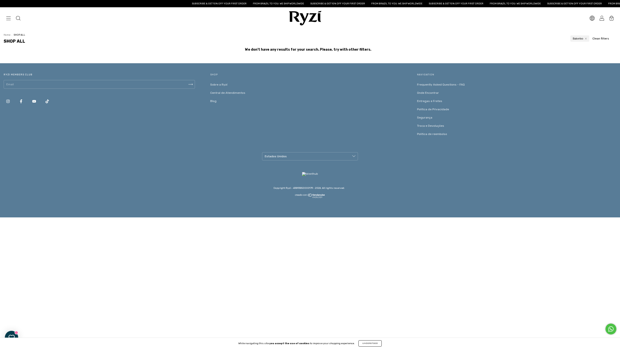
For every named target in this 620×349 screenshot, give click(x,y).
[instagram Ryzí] (8, 101)
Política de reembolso (432, 134)
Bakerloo (578, 38)
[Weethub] (310, 173)
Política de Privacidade (433, 109)
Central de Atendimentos (227, 93)
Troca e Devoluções (430, 125)
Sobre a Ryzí (218, 84)
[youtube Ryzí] (34, 101)
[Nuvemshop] (310, 197)
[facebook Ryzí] (21, 101)
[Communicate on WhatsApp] (610, 329)
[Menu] (8, 19)
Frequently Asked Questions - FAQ (441, 84)
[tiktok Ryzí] (47, 101)
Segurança (424, 117)
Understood (370, 343)
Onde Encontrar (428, 93)
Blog (213, 101)
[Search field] (18, 19)
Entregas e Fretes (429, 101)
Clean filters (600, 38)
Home (7, 34)
